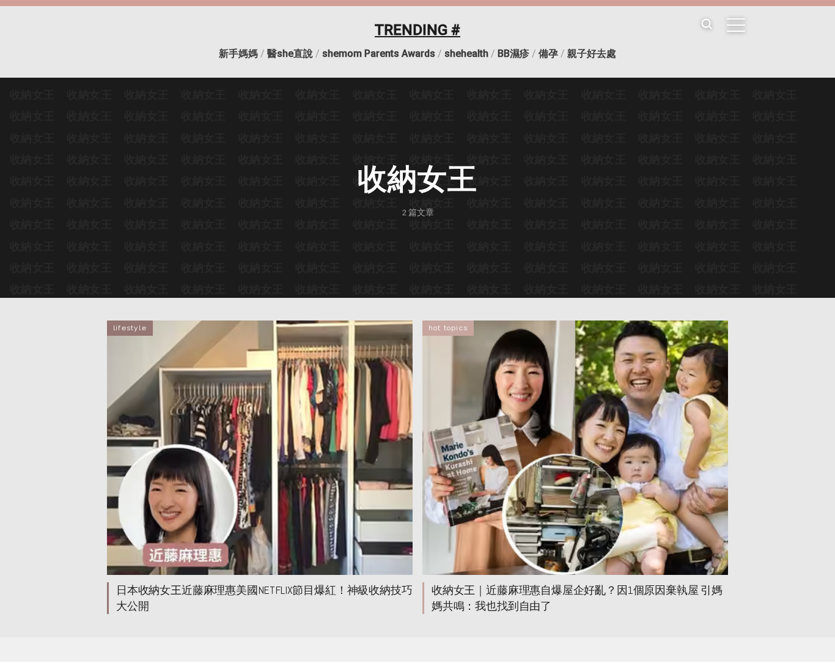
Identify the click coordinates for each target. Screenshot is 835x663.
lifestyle (130, 328)
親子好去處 (591, 53)
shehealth (466, 53)
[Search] (706, 25)
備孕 (548, 53)
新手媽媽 (238, 53)
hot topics (448, 328)
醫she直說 (290, 53)
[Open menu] (736, 25)
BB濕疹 (513, 53)
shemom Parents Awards (378, 53)
